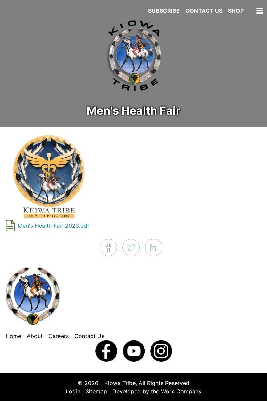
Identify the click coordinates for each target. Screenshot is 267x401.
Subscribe (164, 10)
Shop (236, 10)
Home (13, 336)
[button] (49, 176)
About (35, 336)
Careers (58, 336)
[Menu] (259, 12)
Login (73, 391)
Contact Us (203, 10)
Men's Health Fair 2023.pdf (53, 225)
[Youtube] (134, 350)
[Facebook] (106, 350)
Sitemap (96, 391)
